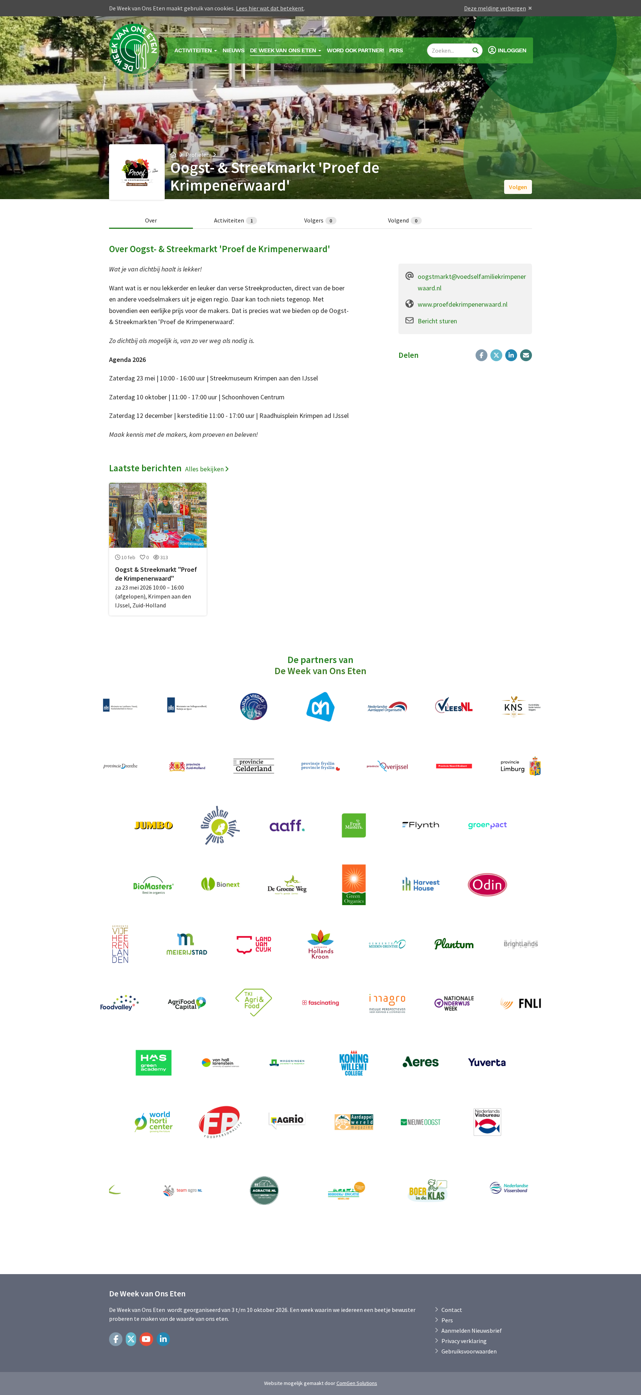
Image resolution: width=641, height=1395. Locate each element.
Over (151, 220)
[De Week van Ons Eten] (135, 50)
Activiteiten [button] (193, 50)
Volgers (318, 220)
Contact (451, 1309)
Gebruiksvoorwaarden (469, 1351)
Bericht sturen (437, 321)
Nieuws (233, 50)
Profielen (197, 154)
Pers (396, 50)
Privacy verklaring (464, 1341)
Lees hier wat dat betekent (270, 8)
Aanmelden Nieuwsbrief (471, 1330)
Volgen (518, 187)
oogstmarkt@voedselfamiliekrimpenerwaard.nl (472, 282)
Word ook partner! (355, 50)
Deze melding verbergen (495, 8)
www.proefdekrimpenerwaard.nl (462, 304)
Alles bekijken (204, 469)
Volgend (403, 220)
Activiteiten (233, 220)
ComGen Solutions (356, 1383)
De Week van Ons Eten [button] (284, 50)
